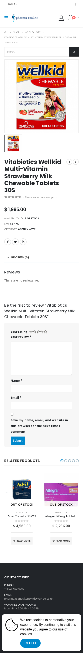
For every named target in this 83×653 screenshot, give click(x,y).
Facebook (7, 241)
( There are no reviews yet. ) (39, 197)
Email (16, 397)
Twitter (15, 241)
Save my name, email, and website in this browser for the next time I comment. (39, 425)
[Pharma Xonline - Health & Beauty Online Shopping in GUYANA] (24, 18)
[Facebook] (76, 4)
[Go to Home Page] (5, 32)
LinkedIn (23, 241)
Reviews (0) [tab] (20, 257)
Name (16, 380)
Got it (30, 643)
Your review (21, 337)
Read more (23, 540)
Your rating (19, 332)
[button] (62, 460)
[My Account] (61, 18)
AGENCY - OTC (27, 229)
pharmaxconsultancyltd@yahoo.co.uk (28, 598)
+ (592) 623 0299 (14, 588)
